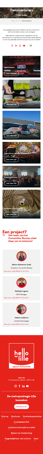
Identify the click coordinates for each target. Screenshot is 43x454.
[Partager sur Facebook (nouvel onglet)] (12, 46)
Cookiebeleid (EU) (21, 422)
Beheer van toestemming (21, 433)
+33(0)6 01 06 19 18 (21, 271)
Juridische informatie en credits (21, 427)
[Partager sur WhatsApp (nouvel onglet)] (20, 46)
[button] (30, 45)
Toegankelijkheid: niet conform (18, 438)
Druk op (5, 416)
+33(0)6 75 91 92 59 (21, 297)
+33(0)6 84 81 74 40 (22, 324)
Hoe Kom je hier (21, 406)
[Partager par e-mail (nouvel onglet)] (24, 46)
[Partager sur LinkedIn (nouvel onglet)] (16, 46)
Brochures (15, 416)
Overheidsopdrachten (32, 416)
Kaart (36, 438)
